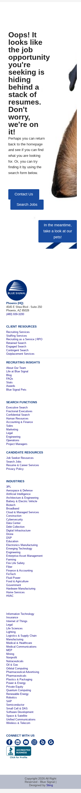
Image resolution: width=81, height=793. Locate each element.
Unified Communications (21, 719)
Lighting (11, 631)
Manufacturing (14, 639)
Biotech (10, 505)
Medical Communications (21, 646)
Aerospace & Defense (19, 490)
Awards (10, 385)
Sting (49, 785)
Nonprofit (11, 657)
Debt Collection (15, 526)
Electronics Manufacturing (22, 545)
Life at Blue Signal (17, 371)
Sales (9, 425)
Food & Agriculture (17, 581)
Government (13, 585)
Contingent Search (17, 350)
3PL (8, 486)
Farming (11, 559)
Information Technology (20, 613)
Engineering (13, 436)
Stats (9, 382)
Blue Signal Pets (16, 389)
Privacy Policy (15, 468)
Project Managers (16, 444)
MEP (9, 650)
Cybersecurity (14, 519)
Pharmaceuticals (16, 675)
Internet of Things (16, 621)
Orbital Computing (17, 668)
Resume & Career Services (22, 465)
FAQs (9, 378)
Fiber (9, 566)
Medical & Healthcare (19, 642)
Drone (9, 534)
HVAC (10, 595)
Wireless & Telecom (18, 723)
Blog (9, 375)
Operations (12, 440)
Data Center (13, 523)
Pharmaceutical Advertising (22, 672)
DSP (9, 537)
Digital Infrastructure (18, 530)
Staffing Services (16, 335)
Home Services (15, 592)
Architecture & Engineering (22, 497)
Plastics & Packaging (19, 679)
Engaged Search (16, 346)
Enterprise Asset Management (24, 555)
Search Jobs (13, 461)
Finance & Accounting (19, 570)
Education (12, 541)
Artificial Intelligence (18, 494)
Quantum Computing (18, 690)
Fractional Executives (19, 411)
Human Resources (17, 418)
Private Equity (14, 686)
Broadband (12, 508)
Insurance (12, 617)
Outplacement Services (20, 353)
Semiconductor (15, 704)
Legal (9, 433)
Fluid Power (13, 577)
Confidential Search (18, 414)
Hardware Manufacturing (20, 588)
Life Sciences (14, 628)
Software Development (19, 712)
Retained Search (16, 343)
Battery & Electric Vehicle (21, 501)
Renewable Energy (17, 694)
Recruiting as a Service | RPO (24, 339)
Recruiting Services (18, 332)
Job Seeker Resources (20, 457)
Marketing (12, 429)
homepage (35, 144)
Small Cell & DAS (17, 708)
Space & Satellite (16, 715)
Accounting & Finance (19, 422)
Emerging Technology (19, 548)
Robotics (11, 697)
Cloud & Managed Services (22, 512)
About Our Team (16, 367)
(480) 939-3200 (15, 314)
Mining (10, 653)
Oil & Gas (12, 664)
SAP (9, 701)
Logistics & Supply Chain (21, 635)
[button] (23, 194)
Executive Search (17, 407)
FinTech (11, 574)
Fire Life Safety (15, 563)
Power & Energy (16, 683)
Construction (13, 515)
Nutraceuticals (14, 661)
